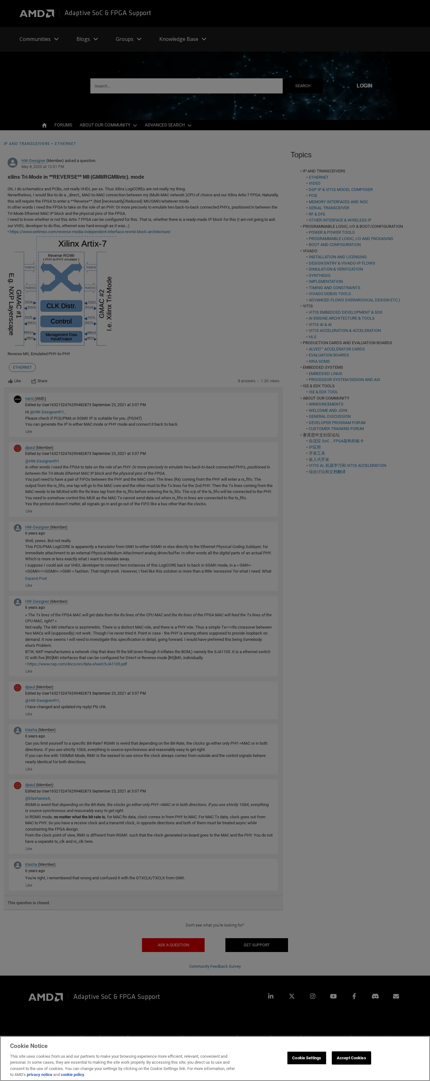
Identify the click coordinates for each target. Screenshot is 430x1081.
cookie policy (72, 1074)
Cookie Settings (306, 1058)
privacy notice (39, 1074)
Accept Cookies (351, 1058)
